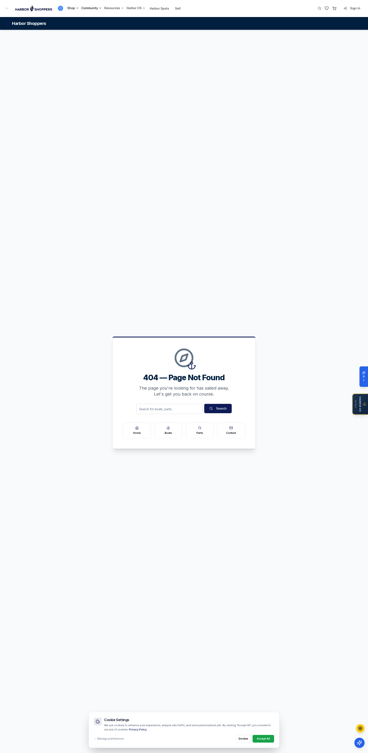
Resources (112, 8)
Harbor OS (134, 8)
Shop (71, 8)
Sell (178, 8)
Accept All (263, 738)
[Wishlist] (327, 8)
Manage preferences (110, 738)
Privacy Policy (138, 729)
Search (221, 408)
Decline (243, 738)
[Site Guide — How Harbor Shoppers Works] (60, 8)
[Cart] (334, 8)
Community (89, 8)
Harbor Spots (159, 8)
